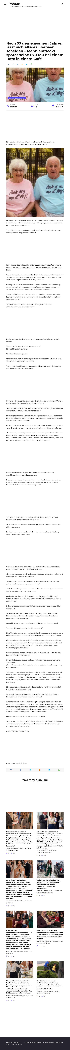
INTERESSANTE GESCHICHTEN (17, 98)
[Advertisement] (35, 26)
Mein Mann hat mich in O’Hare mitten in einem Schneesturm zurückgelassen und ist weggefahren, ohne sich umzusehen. (49, 884)
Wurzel (15, 3)
